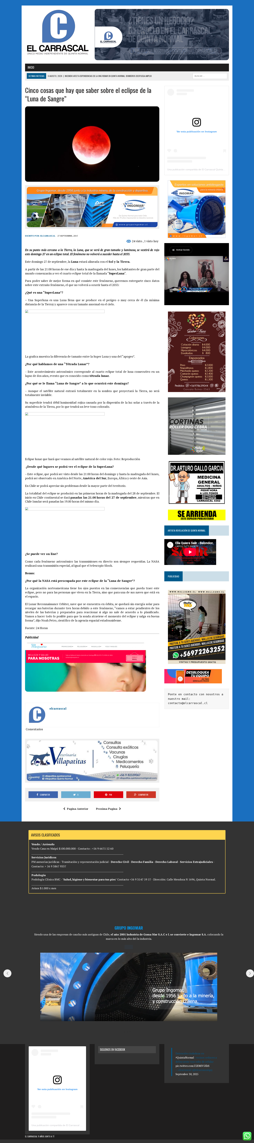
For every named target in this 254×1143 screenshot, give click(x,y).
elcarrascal (47, 235)
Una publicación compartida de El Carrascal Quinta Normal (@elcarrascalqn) (209, 169)
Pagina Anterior (77, 809)
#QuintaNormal (185, 1057)
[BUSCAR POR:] (210, 75)
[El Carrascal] (57, 33)
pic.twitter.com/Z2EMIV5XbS (192, 1065)
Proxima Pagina (106, 809)
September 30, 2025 (187, 1074)
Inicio (31, 67)
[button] (124, 1031)
